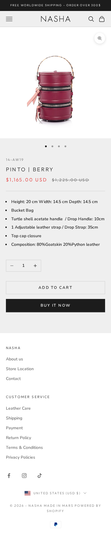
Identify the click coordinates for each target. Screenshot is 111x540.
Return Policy (18, 438)
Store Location (20, 369)
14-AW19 (15, 159)
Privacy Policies (20, 457)
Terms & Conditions (24, 447)
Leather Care (18, 408)
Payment (14, 428)
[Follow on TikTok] (40, 476)
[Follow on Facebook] (9, 476)
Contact (13, 378)
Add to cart (55, 287)
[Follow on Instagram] (24, 476)
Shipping (14, 418)
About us (14, 359)
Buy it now (55, 305)
